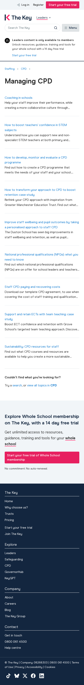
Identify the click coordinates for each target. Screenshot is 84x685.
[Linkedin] (42, 675)
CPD (24, 69)
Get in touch (13, 635)
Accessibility (34, 667)
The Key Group (15, 616)
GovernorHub (14, 572)
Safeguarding (14, 559)
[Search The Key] (55, 28)
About (9, 597)
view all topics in (42, 385)
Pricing (9, 520)
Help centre (13, 648)
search (17, 385)
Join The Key (13, 534)
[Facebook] (33, 675)
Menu (73, 28)
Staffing (10, 69)
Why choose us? (16, 507)
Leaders (10, 553)
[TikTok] (8, 675)
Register (38, 4)
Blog (8, 610)
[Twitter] (25, 675)
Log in (25, 4)
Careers (10, 603)
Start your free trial (63, 5)
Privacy (19, 667)
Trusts (9, 514)
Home (9, 501)
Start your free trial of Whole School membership (33, 457)
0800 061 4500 (16, 641)
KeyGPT (10, 578)
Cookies (50, 667)
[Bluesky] (17, 675)
